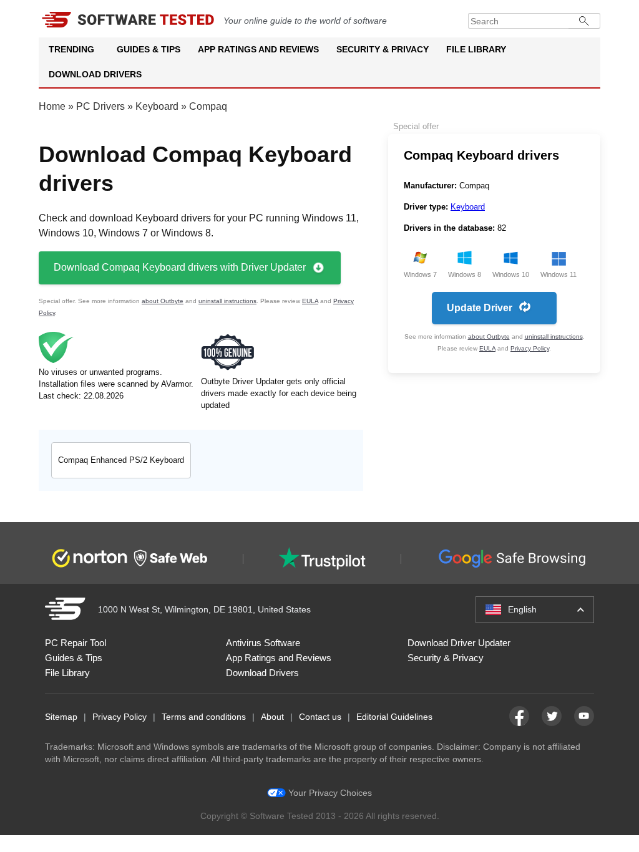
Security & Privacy (382, 49)
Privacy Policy (529, 348)
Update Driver (479, 308)
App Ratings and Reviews (258, 49)
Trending (71, 49)
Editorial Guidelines (394, 717)
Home (52, 106)
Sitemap (61, 717)
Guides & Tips (148, 49)
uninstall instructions (227, 301)
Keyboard (156, 106)
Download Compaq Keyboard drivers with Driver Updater (180, 267)
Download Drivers (95, 74)
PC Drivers (100, 106)
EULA (310, 301)
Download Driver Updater (458, 642)
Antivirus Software (263, 642)
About (272, 717)
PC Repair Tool (75, 642)
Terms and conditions (204, 717)
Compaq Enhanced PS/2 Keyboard (121, 460)
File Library (476, 49)
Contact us (320, 717)
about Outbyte (162, 301)
